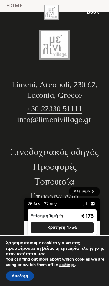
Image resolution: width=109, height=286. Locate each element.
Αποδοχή (20, 276)
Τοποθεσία (54, 181)
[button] (62, 227)
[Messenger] (85, 204)
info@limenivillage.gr (54, 119)
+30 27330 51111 (54, 108)
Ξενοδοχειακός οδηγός (55, 152)
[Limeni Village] (51, 12)
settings (67, 265)
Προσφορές (55, 167)
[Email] (93, 204)
